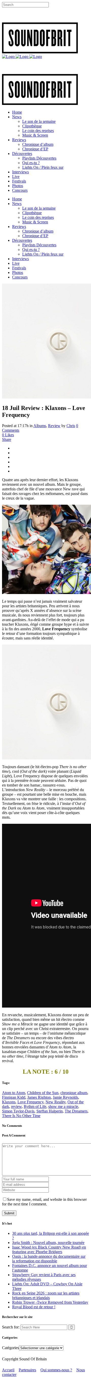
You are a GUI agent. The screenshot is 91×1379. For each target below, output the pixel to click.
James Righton (39, 1097)
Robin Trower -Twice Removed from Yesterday (50, 1302)
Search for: (10, 1327)
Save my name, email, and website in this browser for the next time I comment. (44, 1201)
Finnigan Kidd (13, 1097)
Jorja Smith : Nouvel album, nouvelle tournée (48, 1242)
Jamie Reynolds (65, 1097)
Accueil (8, 1370)
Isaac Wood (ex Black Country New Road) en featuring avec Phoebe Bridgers (49, 1249)
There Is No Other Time (21, 1116)
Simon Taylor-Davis (18, 1111)
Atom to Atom (13, 1093)
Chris (70, 426)
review (16, 1106)
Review (54, 426)
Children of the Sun (42, 1093)
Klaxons (8, 1102)
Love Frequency (30, 1102)
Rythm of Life (35, 1106)
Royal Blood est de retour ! (33, 1307)
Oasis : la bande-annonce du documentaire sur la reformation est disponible (48, 1258)
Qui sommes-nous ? (56, 1370)
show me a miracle (63, 1106)
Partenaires (27, 1370)
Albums (39, 426)
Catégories (10, 1348)
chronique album (73, 1093)
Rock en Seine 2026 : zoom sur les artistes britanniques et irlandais (45, 1295)
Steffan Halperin (49, 1111)
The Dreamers (76, 1111)
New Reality (55, 1102)
